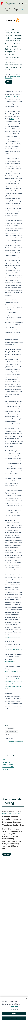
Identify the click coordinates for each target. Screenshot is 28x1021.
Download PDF (6, 762)
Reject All (14, 1013)
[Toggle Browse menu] (22, 10)
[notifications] (22, 3)
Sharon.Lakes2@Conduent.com (13, 649)
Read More (6, 854)
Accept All (14, 1018)
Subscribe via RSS (7, 764)
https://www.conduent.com (12, 637)
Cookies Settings (14, 1009)
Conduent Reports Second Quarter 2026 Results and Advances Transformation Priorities (13, 820)
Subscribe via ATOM (8, 767)
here (14, 344)
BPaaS (7, 734)
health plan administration (11, 731)
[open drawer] (25, 3)
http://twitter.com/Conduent (13, 679)
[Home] (8, 3)
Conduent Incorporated (11, 96)
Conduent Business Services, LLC (11, 813)
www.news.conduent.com (12, 671)
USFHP (12, 119)
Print (3, 759)
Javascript (5, 769)
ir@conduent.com (10, 661)
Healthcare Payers (10, 728)
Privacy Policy (14, 1006)
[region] (14, 1009)
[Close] (26, 998)
